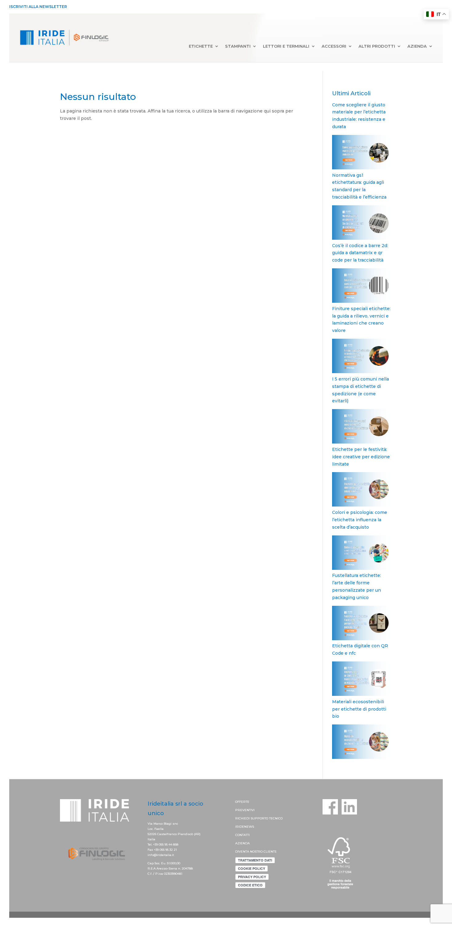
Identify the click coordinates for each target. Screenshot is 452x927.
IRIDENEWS (244, 827)
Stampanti (238, 46)
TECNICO (276, 818)
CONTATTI (242, 835)
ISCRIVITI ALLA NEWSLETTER (38, 6)
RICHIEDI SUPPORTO (252, 818)
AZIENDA (242, 843)
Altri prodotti (377, 46)
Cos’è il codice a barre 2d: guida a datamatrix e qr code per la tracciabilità (360, 253)
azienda (417, 46)
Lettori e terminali (286, 46)
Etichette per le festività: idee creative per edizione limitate (361, 457)
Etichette (201, 46)
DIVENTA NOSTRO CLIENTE (256, 852)
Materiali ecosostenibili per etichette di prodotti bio (359, 709)
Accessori (334, 46)
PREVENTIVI (245, 810)
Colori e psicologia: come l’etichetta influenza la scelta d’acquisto (359, 520)
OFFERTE (242, 802)
